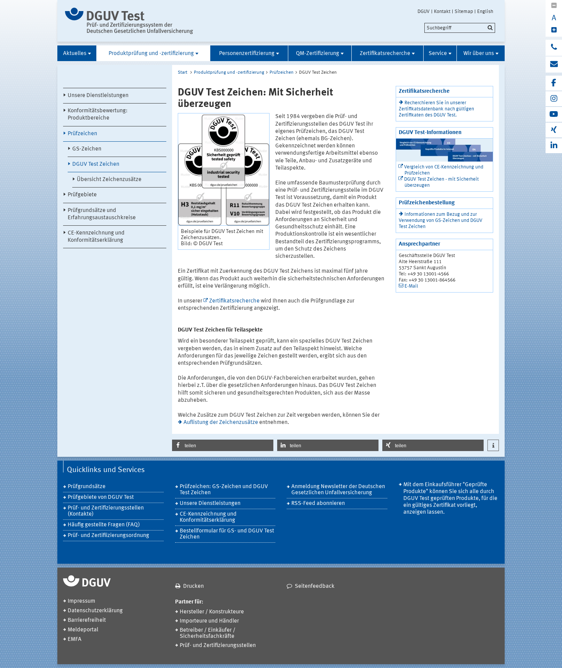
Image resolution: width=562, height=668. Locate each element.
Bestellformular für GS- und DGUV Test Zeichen (227, 534)
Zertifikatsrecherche (385, 54)
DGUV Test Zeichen (95, 164)
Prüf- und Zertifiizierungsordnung (108, 536)
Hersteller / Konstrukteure (212, 612)
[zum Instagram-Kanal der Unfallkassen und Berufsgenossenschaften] (554, 98)
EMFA (74, 639)
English (485, 11)
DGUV (423, 11)
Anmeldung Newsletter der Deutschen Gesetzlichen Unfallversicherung (338, 490)
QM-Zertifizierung (317, 54)
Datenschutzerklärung (95, 611)
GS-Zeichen (86, 149)
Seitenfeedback (315, 586)
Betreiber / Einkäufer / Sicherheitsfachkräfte (208, 633)
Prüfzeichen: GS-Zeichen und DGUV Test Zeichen (224, 490)
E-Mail (411, 286)
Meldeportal (83, 630)
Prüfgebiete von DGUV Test (101, 497)
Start (182, 72)
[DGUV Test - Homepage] (129, 21)
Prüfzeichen (82, 134)
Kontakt (442, 11)
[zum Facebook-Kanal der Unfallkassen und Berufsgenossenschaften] (554, 83)
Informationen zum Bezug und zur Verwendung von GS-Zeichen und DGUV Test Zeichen (440, 220)
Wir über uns (478, 54)
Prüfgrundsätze (87, 487)
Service (438, 54)
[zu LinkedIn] (554, 145)
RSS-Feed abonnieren (318, 503)
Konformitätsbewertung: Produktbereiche (98, 114)
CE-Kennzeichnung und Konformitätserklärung (96, 236)
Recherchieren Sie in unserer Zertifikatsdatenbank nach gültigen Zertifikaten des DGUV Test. (436, 109)
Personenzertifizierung (247, 54)
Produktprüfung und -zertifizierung (151, 54)
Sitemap (464, 11)
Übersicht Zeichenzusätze (109, 180)
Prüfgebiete (82, 195)
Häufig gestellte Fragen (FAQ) (104, 525)
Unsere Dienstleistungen (98, 96)
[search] (459, 28)
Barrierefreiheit (87, 620)
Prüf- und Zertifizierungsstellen (218, 646)
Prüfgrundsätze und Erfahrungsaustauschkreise (102, 214)
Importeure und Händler (209, 621)
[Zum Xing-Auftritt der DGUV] (554, 130)
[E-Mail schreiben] (554, 65)
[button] (222, 445)
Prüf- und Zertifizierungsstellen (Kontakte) (106, 511)
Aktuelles (74, 54)
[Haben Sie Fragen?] (554, 48)
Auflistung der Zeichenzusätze (221, 422)
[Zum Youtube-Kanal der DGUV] (554, 114)
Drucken (193, 586)
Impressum (81, 601)
